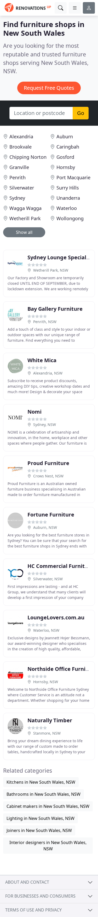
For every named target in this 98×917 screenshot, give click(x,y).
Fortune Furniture (50, 514)
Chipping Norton (28, 157)
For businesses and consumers (40, 896)
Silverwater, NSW (48, 578)
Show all (24, 232)
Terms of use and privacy (33, 910)
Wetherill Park (25, 218)
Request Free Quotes (49, 87)
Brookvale (20, 147)
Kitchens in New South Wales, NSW (41, 782)
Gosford (65, 157)
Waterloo (66, 208)
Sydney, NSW (44, 424)
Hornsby (65, 167)
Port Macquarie (73, 177)
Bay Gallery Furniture (55, 308)
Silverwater (21, 188)
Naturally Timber (49, 720)
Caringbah (67, 147)
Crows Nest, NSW (48, 475)
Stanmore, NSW (47, 733)
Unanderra (68, 198)
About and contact (27, 882)
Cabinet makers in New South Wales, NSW (48, 806)
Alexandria (21, 136)
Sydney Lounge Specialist (60, 257)
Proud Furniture (48, 463)
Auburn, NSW (45, 527)
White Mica (41, 360)
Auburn (64, 136)
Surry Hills (67, 188)
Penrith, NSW (44, 321)
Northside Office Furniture (62, 668)
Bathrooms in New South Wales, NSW (43, 794)
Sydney (17, 198)
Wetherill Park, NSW (50, 270)
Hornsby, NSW (45, 681)
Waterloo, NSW (46, 630)
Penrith (17, 177)
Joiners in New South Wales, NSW (39, 830)
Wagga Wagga (25, 208)
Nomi (34, 411)
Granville (19, 167)
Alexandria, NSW (47, 373)
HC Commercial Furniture (60, 566)
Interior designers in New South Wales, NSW (48, 846)
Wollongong (70, 218)
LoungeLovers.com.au (55, 617)
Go (80, 113)
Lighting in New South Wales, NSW (40, 818)
